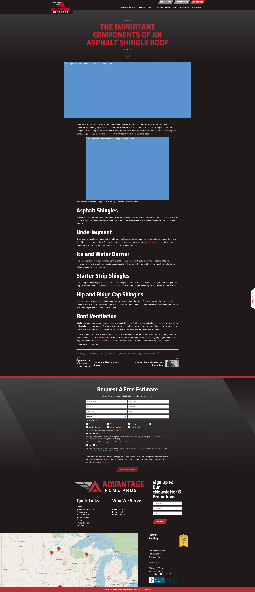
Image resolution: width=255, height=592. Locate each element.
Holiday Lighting (94, 427)
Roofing (80, 353)
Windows (159, 7)
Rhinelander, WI (118, 515)
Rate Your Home (83, 517)
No (97, 433)
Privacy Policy (106, 462)
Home (125, 20)
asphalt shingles (116, 353)
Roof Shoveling (136, 427)
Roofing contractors (114, 286)
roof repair (152, 242)
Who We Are (184, 7)
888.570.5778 (154, 562)
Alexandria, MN (118, 509)
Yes (90, 433)
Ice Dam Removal (116, 427)
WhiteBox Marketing (143, 589)
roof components (150, 353)
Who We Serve (83, 515)
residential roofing (133, 353)
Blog (129, 20)
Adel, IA (115, 506)
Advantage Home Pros (118, 589)
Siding (151, 7)
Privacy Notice (83, 523)
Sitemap (80, 525)
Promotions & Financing (87, 509)
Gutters (91, 424)
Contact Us (81, 520)
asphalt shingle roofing (96, 353)
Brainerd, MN (118, 512)
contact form (99, 340)
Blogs (167, 7)
